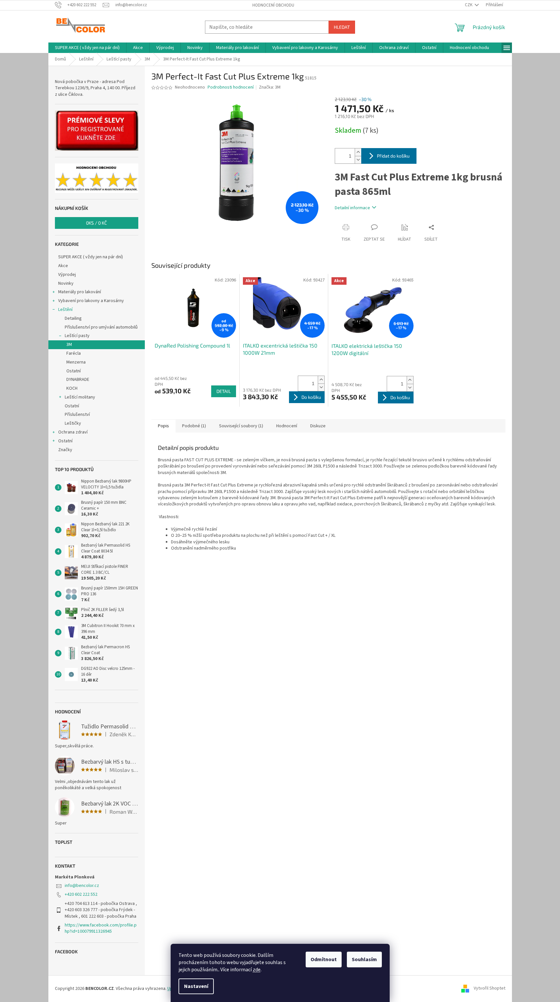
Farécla (73, 353)
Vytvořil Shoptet (489, 988)
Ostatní (73, 371)
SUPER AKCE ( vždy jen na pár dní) (90, 257)
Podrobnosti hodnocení (231, 87)
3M (69, 344)
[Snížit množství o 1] (358, 159)
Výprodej (67, 274)
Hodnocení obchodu (273, 5)
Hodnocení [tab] (286, 426)
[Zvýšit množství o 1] (358, 152)
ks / (96, 223)
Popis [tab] (163, 426)
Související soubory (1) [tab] (241, 426)
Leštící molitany (80, 397)
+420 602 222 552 (81, 894)
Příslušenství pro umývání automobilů (101, 327)
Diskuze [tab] (318, 426)
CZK (469, 5)
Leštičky (73, 423)
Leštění (65, 309)
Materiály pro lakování (79, 292)
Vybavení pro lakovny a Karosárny (91, 300)
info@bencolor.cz (82, 885)
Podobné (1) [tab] (194, 426)
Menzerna (76, 362)
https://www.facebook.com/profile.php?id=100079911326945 (101, 928)
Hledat (342, 27)
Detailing (73, 318)
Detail (223, 391)
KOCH (71, 388)
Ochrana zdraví (73, 432)
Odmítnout (324, 959)
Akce (63, 266)
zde (257, 969)
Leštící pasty (77, 335)
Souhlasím (364, 959)
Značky (65, 450)
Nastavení (196, 986)
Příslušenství (77, 414)
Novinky (66, 283)
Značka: (269, 87)
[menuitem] (87, 47)
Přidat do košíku (393, 156)
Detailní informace (352, 208)
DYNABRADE (77, 379)
